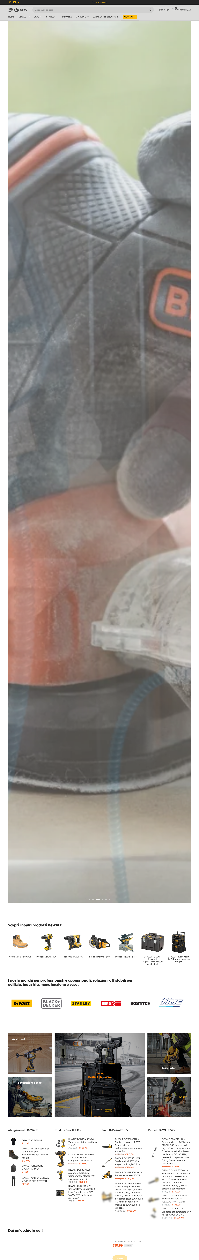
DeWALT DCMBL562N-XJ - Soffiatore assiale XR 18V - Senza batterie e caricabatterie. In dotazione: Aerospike (129, 1145)
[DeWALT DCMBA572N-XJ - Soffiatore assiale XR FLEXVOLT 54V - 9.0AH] (153, 1199)
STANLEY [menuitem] (51, 16)
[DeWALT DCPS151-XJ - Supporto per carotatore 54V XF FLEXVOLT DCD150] (153, 1213)
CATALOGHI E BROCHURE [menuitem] (106, 16)
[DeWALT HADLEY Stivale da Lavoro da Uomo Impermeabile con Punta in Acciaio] (13, 1154)
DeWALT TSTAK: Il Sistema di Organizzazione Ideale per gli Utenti (152, 960)
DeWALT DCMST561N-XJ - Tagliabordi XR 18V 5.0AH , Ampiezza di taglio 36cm (128, 1161)
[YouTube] (14, 2)
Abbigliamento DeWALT (20, 957)
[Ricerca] (150, 10)
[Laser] (169, 1097)
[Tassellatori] (169, 1053)
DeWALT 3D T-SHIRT (32, 1140)
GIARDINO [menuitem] (81, 16)
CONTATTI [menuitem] (129, 16)
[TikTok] (19, 2)
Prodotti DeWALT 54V (99, 957)
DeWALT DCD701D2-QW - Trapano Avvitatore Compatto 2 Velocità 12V (81, 1157)
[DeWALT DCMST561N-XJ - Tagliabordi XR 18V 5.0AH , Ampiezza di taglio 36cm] (107, 1162)
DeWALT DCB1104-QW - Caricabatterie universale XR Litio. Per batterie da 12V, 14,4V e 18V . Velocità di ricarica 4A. (82, 1192)
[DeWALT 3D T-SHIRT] (13, 1142)
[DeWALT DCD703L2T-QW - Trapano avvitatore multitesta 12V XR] (60, 1143)
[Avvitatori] (30, 1053)
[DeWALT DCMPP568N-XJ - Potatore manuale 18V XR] (107, 1175)
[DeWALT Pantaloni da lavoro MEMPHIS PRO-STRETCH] (13, 1180)
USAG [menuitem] (36, 16)
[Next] (191, 948)
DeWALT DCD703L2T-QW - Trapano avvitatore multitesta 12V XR (82, 1142)
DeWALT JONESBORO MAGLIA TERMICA (32, 1167)
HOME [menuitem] (11, 16)
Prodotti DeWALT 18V (73, 957)
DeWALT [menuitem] (23, 16)
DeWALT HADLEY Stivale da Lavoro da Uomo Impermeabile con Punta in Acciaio (35, 1153)
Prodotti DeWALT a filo (126, 957)
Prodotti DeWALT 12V (46, 957)
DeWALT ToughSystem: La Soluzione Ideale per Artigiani (179, 959)
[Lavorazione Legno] (30, 1097)
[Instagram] (10, 2)
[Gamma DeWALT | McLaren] (100, 1075)
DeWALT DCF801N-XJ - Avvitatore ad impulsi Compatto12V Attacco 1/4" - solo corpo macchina (82, 1174)
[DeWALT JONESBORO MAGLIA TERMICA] (13, 1168)
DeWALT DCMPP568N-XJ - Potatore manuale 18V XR (128, 1174)
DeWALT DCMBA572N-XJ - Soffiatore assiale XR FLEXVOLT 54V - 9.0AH (175, 1198)
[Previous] (8, 948)
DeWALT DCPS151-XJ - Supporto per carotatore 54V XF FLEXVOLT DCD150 (176, 1211)
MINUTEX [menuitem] (67, 16)
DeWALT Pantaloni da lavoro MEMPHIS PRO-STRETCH (36, 1179)
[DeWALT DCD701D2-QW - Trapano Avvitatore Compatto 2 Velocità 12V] (60, 1159)
